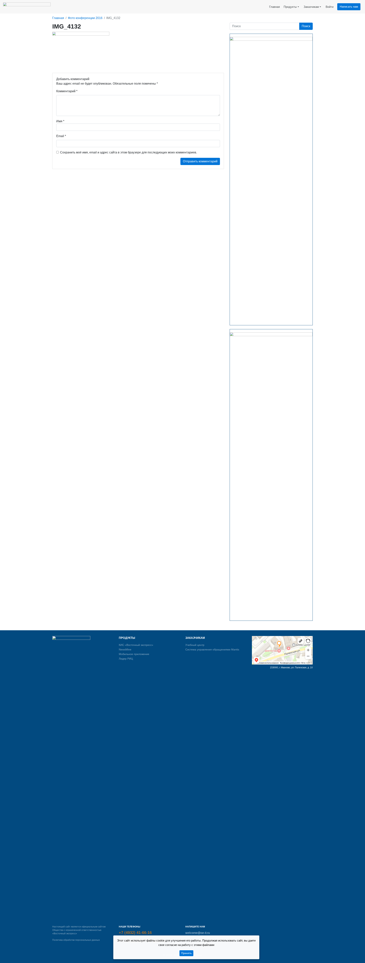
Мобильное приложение (134, 654)
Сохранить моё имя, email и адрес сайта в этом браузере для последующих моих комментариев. (128, 152)
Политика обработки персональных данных (76, 940)
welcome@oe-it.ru (197, 932)
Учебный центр (194, 644)
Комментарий (66, 91)
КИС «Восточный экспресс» (136, 644)
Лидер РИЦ (126, 658)
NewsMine (125, 649)
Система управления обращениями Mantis (212, 649)
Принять (186, 953)
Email (61, 136)
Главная (58, 18)
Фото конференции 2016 (85, 18)
